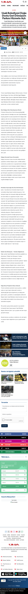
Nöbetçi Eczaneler (7, 556)
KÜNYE (17, 540)
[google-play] (20, 574)
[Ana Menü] (25, 2)
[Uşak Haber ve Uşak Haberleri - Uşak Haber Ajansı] (6, 2)
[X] (8, 531)
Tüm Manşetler (20, 564)
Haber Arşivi (19, 569)
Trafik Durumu (19, 560)
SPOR (9, 536)
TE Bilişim (18, 585)
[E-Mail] (11, 365)
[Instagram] (14, 531)
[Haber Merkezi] (4, 363)
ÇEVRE (14, 10)
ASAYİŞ (3, 5)
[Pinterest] (11, 531)
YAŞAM (23, 535)
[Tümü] (26, 457)
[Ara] (23, 2)
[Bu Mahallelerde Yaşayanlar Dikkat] (21, 377)
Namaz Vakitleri (6, 560)
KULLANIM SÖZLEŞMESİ (9, 540)
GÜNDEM (22, 536)
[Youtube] (16, 531)
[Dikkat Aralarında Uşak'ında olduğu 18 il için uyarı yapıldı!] (7, 389)
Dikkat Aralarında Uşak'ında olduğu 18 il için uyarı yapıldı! (7, 395)
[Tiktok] (19, 531)
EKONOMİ (16, 5)
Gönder (4, 425)
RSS (4, 580)
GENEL (9, 5)
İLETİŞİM (22, 540)
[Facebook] (6, 531)
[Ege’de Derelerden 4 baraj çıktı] (7, 377)
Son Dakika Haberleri (8, 569)
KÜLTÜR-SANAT (15, 536)
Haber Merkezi (9, 52)
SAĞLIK (22, 5)
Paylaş (4, 48)
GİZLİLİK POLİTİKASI (16, 538)
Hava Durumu (20, 556)
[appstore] (7, 574)
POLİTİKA (8, 538)
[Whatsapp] (22, 531)
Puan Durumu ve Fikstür (6, 564)
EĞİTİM (5, 536)
